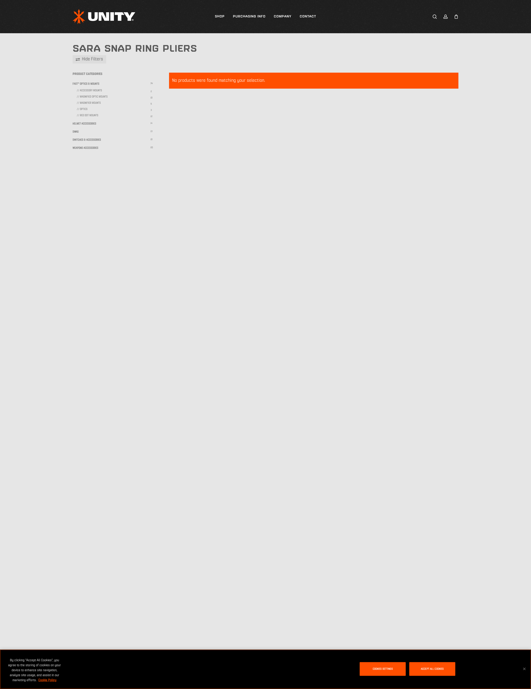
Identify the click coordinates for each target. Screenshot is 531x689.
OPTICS (84, 109)
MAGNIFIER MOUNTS (90, 103)
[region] (265, 669)
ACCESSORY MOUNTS (91, 90)
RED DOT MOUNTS (89, 115)
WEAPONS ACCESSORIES (85, 148)
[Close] (524, 668)
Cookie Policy (47, 680)
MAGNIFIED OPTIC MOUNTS (94, 96)
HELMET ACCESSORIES (84, 123)
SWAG (76, 131)
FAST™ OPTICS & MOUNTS (86, 84)
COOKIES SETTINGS (383, 669)
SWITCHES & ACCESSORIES (87, 140)
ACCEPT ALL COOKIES (432, 669)
